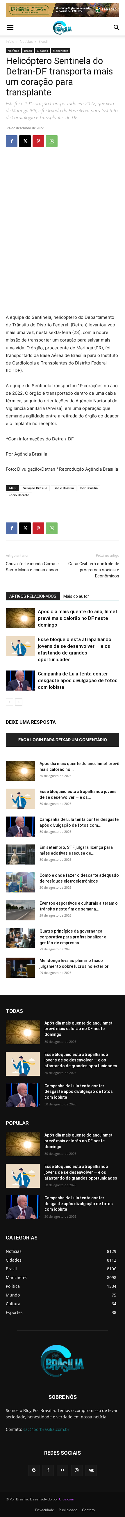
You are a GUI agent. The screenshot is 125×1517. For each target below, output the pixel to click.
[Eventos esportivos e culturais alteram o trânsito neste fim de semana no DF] (20, 910)
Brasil (43, 41)
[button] (10, 27)
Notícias (26, 41)
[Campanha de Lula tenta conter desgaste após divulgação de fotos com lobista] (20, 681)
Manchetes (60, 51)
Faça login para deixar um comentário (62, 739)
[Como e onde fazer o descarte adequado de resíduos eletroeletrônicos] (20, 882)
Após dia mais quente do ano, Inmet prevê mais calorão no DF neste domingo (77, 618)
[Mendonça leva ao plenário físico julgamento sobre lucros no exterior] (20, 968)
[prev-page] (9, 702)
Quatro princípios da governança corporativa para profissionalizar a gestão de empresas (73, 937)
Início (10, 41)
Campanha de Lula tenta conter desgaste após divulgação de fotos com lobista (77, 680)
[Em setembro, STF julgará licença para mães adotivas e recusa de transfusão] (20, 854)
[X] (25, 141)
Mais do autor (76, 596)
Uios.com (66, 1499)
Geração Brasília (35, 488)
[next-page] (18, 702)
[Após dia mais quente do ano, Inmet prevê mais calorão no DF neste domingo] (20, 618)
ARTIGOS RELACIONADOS (32, 596)
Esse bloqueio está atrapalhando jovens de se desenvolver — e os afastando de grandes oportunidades (80, 1060)
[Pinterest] (38, 141)
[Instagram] (77, 1470)
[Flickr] (62, 1470)
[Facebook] (11, 141)
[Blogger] (34, 1470)
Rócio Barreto (18, 495)
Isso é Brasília (63, 488)
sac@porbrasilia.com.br (46, 1429)
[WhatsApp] (52, 141)
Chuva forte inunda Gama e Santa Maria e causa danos (32, 566)
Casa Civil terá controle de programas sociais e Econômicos (93, 570)
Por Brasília (89, 488)
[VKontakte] (91, 1470)
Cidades (42, 51)
